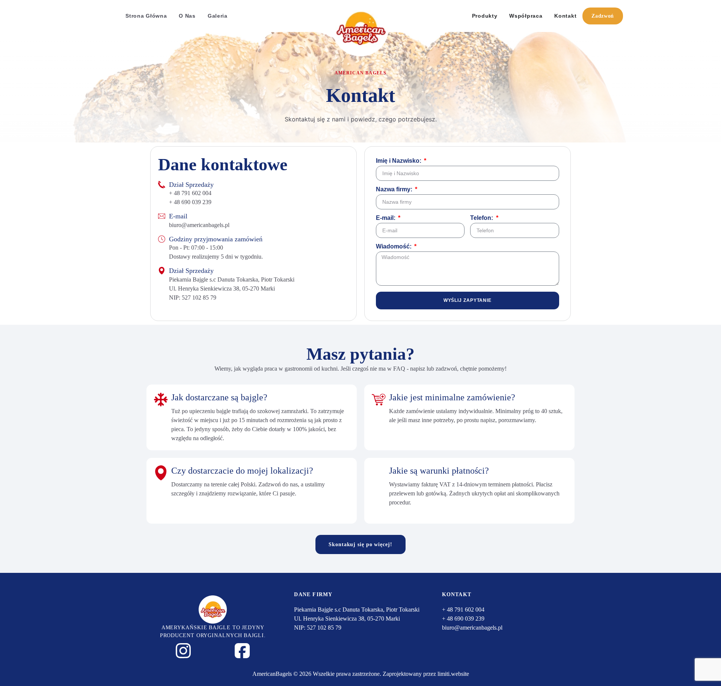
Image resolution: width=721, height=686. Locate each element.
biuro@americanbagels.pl (199, 225)
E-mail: (386, 218)
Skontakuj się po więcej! (360, 544)
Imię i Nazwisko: (399, 161)
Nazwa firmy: (395, 189)
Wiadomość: (394, 247)
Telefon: (482, 218)
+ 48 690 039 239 (190, 202)
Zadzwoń (602, 16)
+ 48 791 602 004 (190, 193)
